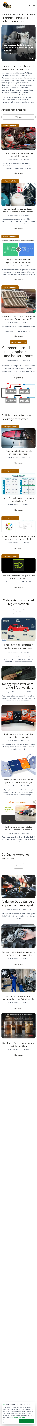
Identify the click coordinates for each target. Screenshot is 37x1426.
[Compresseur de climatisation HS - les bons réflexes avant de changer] (18, 43)
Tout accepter (26, 1421)
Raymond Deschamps (11, 54)
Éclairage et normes (18, 342)
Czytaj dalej (18, 378)
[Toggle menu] (34, 5)
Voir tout (18, 117)
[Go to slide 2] (30, 58)
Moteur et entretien (12, 41)
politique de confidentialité (17, 1417)
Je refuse (10, 1421)
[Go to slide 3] (32, 58)
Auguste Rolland (13, 215)
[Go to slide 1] (29, 58)
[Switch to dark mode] (30, 5)
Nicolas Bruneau (13, 159)
